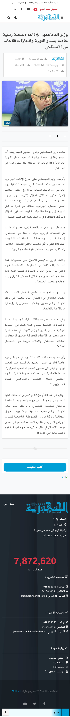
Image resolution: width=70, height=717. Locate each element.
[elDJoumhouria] (28, 9)
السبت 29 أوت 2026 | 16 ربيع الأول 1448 (43, 3)
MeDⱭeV (16, 691)
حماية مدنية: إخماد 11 (42, 711)
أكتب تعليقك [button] (35, 467)
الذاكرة (18, 59)
